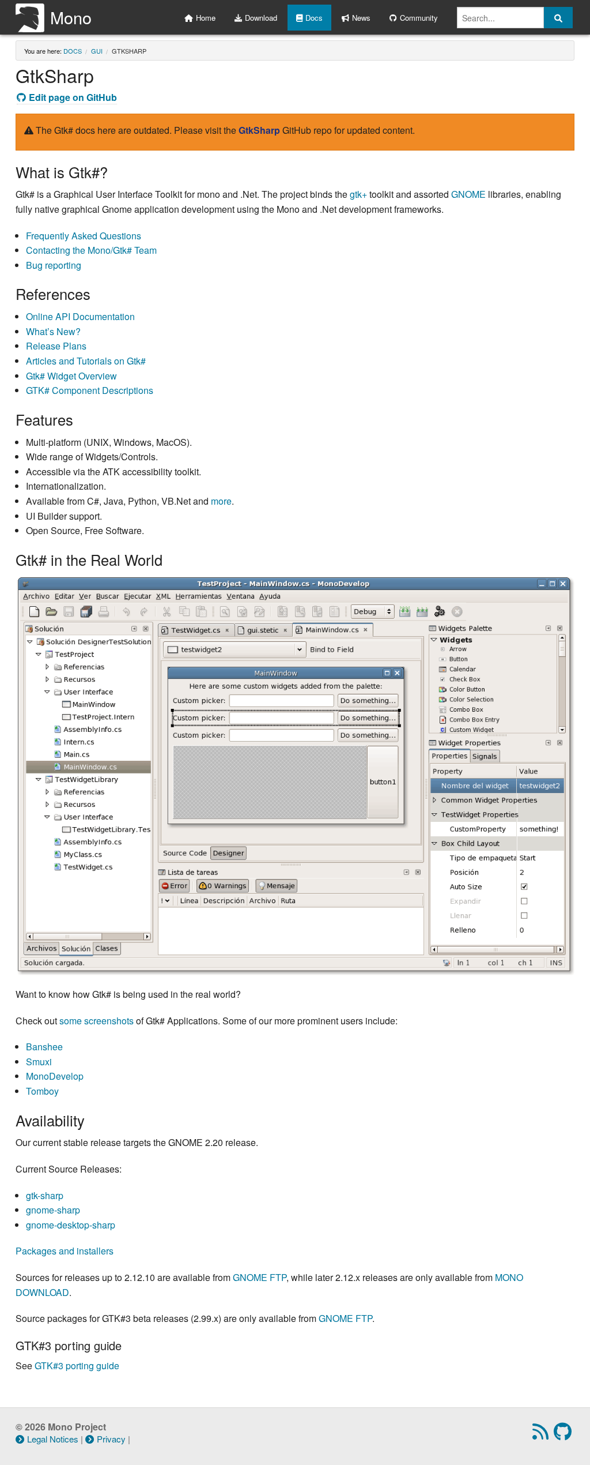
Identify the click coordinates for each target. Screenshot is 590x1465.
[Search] (558, 17)
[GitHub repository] (564, 1434)
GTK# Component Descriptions (89, 390)
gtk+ (358, 194)
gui (97, 50)
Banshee (44, 1046)
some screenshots (96, 1020)
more (221, 501)
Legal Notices (52, 1439)
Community (419, 17)
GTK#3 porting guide (77, 1365)
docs (72, 50)
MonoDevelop (55, 1076)
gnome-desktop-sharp (70, 1224)
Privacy (111, 1439)
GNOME (468, 194)
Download (261, 17)
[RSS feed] (541, 1434)
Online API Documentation (80, 316)
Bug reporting (53, 265)
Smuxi (39, 1061)
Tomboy (42, 1091)
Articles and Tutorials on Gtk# (86, 360)
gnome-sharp (53, 1209)
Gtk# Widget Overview (71, 375)
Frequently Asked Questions (83, 235)
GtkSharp (259, 130)
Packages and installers (65, 1250)
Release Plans (56, 345)
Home (205, 17)
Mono (71, 17)
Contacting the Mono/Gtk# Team (91, 250)
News (361, 17)
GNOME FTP (259, 1277)
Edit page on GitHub (73, 97)
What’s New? (53, 331)
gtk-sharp (44, 1195)
